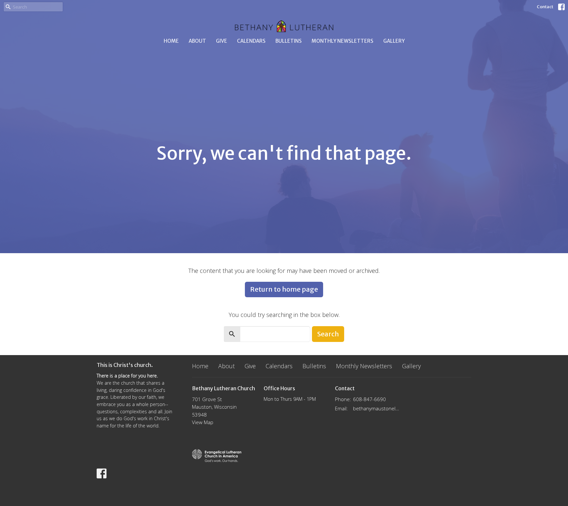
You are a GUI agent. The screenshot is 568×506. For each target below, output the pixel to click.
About (197, 41)
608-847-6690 (369, 399)
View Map (202, 422)
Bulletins (288, 41)
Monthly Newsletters (342, 41)
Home (171, 41)
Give (221, 41)
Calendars (251, 41)
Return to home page (284, 289)
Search (328, 334)
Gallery (394, 41)
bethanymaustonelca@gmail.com (376, 408)
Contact (545, 7)
